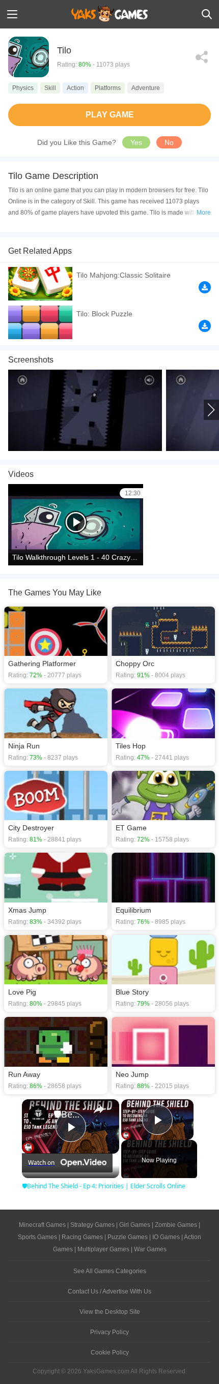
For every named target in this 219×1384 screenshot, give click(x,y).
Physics (23, 88)
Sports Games (37, 1237)
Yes (136, 142)
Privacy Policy (109, 1332)
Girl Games (134, 1224)
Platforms (108, 88)
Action (75, 88)
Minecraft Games (42, 1224)
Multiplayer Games (103, 1249)
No (169, 142)
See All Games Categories (109, 1271)
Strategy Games (92, 1224)
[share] (99, 1109)
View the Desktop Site (109, 1311)
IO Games (166, 1237)
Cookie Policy (110, 1352)
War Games (150, 1249)
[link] (38, 1115)
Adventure (145, 88)
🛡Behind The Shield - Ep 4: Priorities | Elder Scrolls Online (69, 1114)
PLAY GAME (110, 114)
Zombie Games (176, 1224)
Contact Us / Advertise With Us (109, 1291)
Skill (50, 88)
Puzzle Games (127, 1237)
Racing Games (82, 1237)
